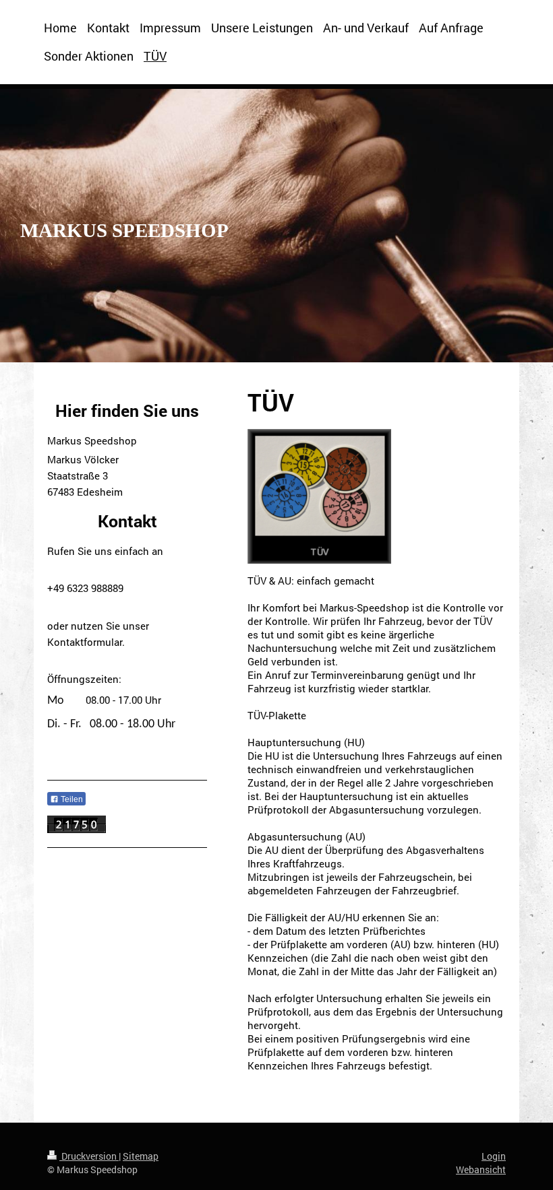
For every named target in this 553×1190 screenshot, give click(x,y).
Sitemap (140, 1156)
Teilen (71, 799)
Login (494, 1156)
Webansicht (481, 1169)
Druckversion (89, 1156)
